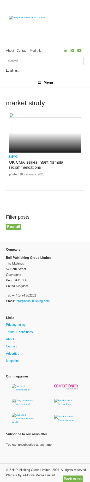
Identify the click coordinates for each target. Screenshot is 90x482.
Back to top (73, 479)
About (10, 50)
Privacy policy (16, 325)
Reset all (13, 227)
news (13, 156)
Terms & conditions (19, 332)
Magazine (12, 361)
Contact (22, 50)
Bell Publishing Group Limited (29, 470)
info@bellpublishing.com (33, 301)
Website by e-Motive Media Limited (30, 475)
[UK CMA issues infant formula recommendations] (45, 117)
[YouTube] (79, 51)
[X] (72, 51)
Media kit (36, 50)
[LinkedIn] (65, 51)
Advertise (12, 353)
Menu (48, 82)
